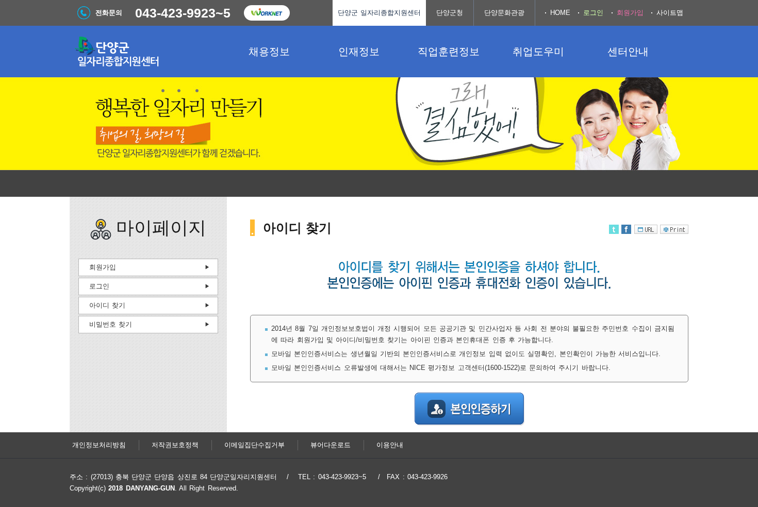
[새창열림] (266, 13)
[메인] (147, 51)
